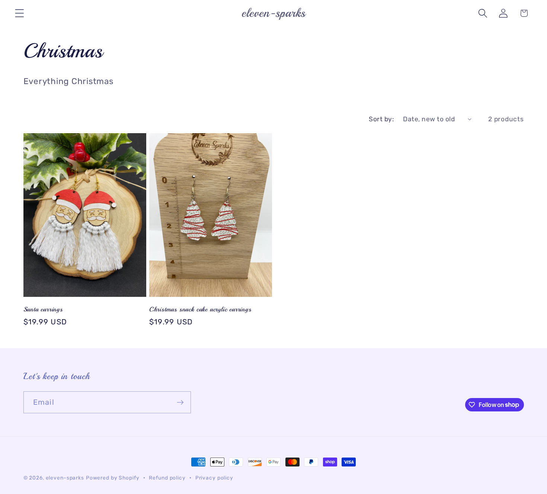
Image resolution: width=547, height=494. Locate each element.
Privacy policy (214, 478)
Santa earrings (43, 309)
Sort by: (381, 119)
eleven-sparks (65, 478)
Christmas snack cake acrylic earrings (200, 309)
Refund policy (167, 478)
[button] (19, 13)
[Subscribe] (180, 402)
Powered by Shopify (113, 478)
